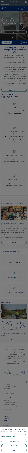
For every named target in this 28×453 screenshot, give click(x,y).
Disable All (14, 446)
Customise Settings (14, 441)
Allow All (14, 450)
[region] (14, 440)
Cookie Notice (11, 436)
